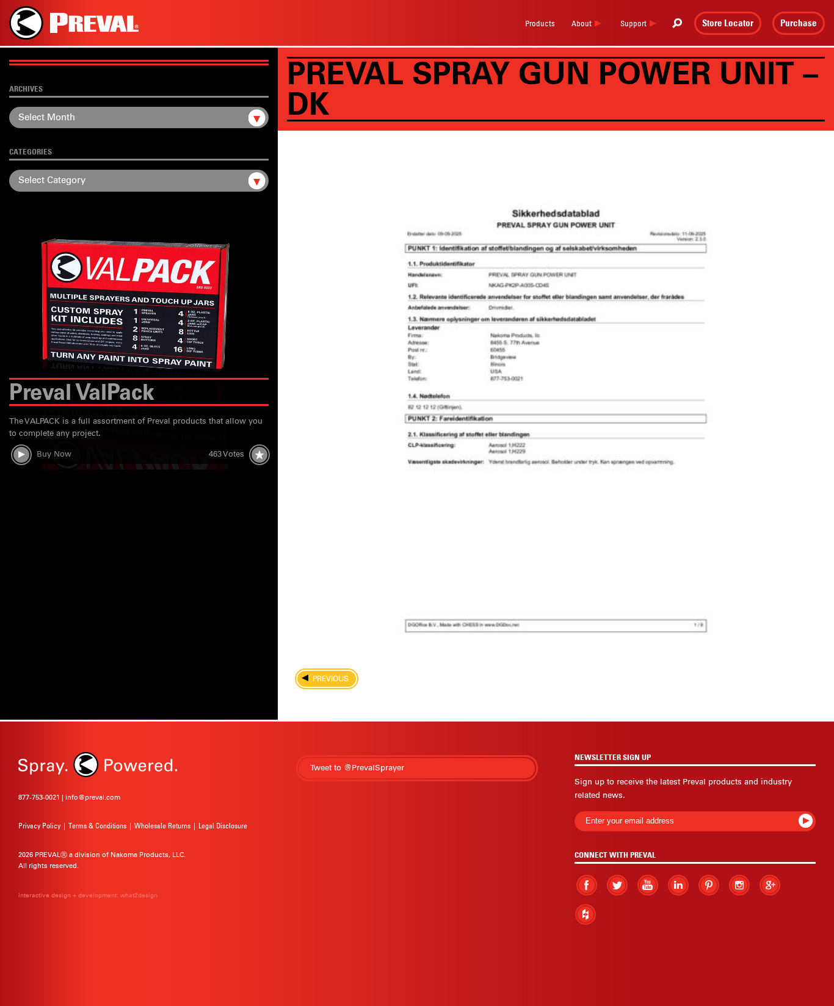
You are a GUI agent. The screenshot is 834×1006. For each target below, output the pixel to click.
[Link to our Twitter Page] (617, 884)
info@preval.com (92, 797)
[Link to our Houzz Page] (585, 914)
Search (677, 23)
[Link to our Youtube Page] (648, 885)
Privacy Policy (39, 825)
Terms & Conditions (97, 825)
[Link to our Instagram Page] (739, 884)
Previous (327, 679)
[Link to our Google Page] (770, 884)
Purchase (798, 22)
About (581, 23)
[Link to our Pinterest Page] (709, 885)
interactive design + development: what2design (88, 895)
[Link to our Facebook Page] (587, 885)
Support (633, 23)
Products (540, 23)
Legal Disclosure (222, 825)
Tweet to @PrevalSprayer (357, 767)
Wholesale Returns (162, 825)
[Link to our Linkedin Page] (678, 884)
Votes (226, 453)
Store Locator (727, 22)
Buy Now (54, 453)
